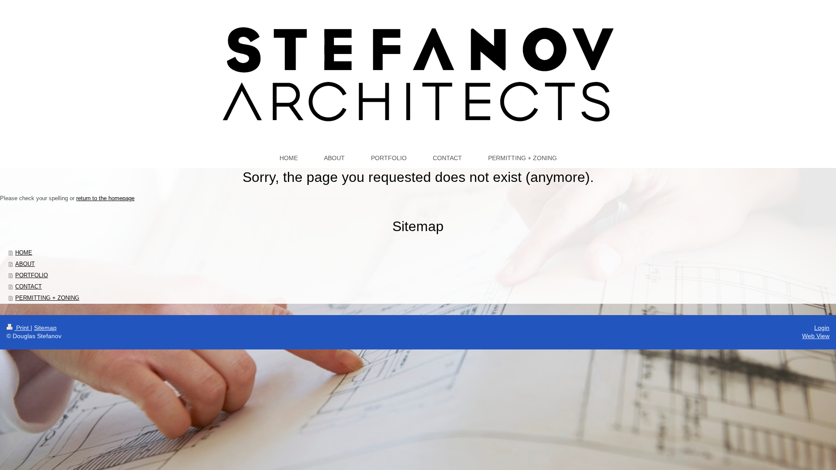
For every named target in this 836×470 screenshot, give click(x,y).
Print (22, 327)
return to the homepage (105, 198)
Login (821, 327)
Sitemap (45, 327)
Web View (815, 335)
